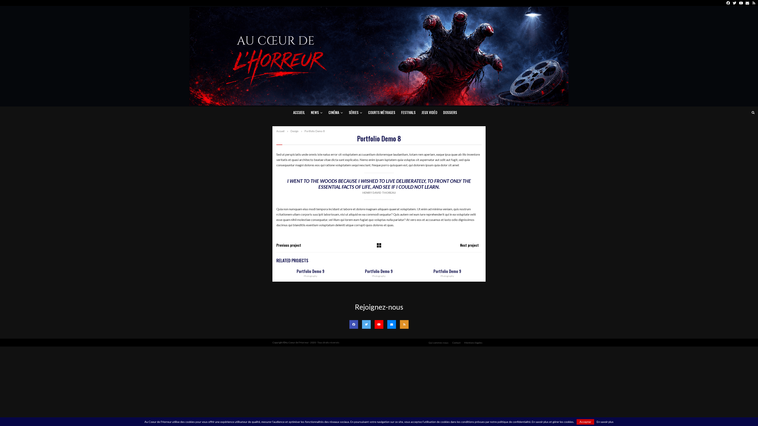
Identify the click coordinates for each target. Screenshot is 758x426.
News (315, 112)
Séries (353, 112)
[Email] (391, 324)
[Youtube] (379, 324)
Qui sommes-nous (438, 342)
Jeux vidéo (429, 112)
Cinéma (333, 112)
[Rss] (404, 324)
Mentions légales (473, 342)
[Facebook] (353, 324)
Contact (456, 342)
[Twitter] (366, 324)
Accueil (299, 112)
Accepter (585, 421)
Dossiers (450, 112)
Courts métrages (381, 112)
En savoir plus (605, 421)
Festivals (408, 112)
